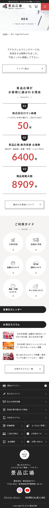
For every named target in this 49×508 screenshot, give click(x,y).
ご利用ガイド (36, 433)
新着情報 (10, 425)
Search (30, 6)
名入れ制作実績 (13, 401)
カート (36, 6)
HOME (5, 34)
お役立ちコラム (13, 417)
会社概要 (11, 441)
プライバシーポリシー (12, 497)
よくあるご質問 (38, 425)
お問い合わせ (37, 441)
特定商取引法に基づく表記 (35, 497)
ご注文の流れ (12, 433)
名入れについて (13, 393)
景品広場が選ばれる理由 (17, 409)
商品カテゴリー (14, 385)
